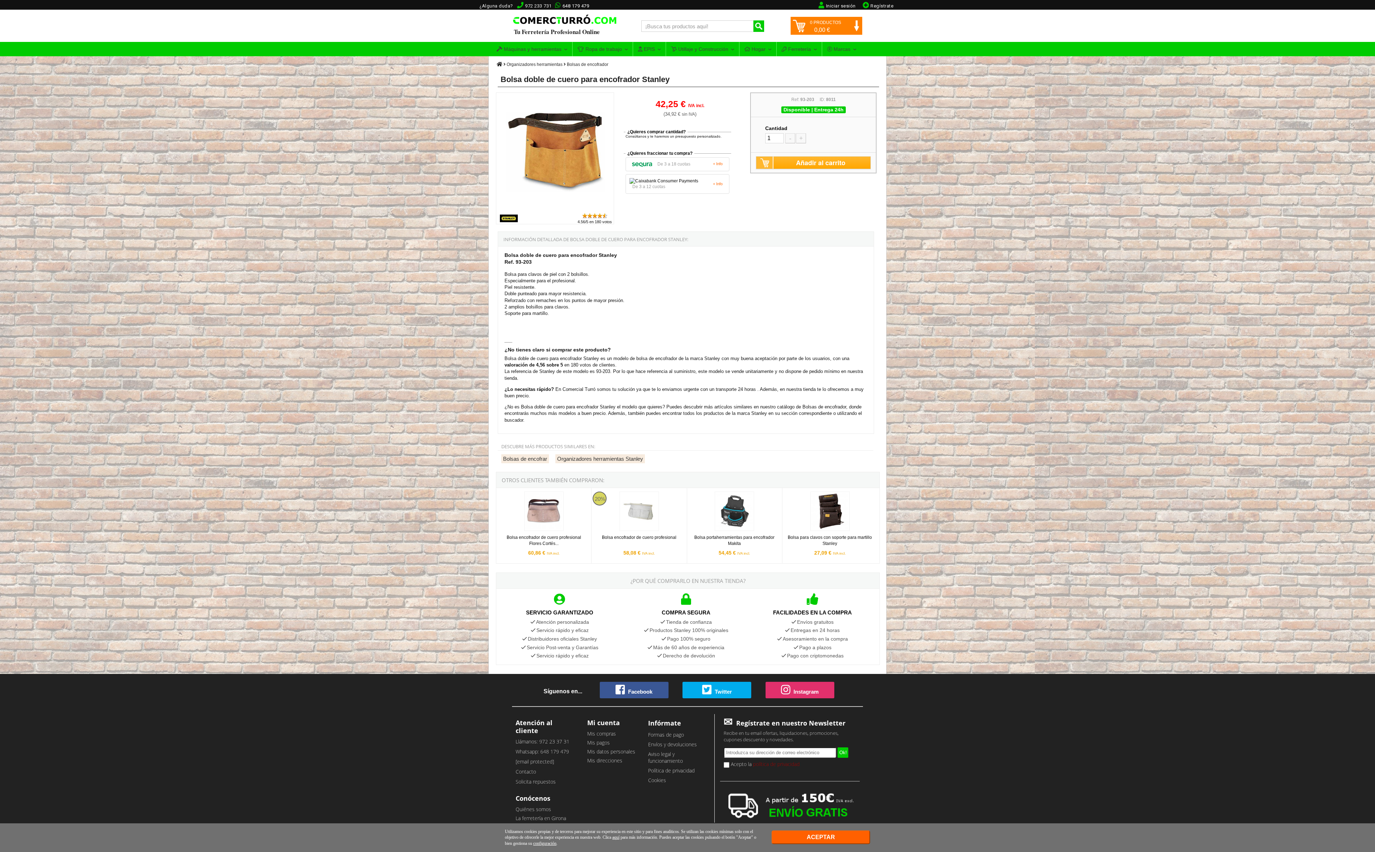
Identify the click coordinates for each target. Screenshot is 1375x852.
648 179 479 (576, 6)
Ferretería (799, 49)
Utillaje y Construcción (702, 49)
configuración (544, 843)
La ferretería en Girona (541, 818)
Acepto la (764, 764)
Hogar (758, 49)
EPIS (648, 49)
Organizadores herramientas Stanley (600, 459)
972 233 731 (538, 6)
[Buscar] (758, 26)
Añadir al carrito (820, 162)
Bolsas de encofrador (587, 64)
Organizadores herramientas (535, 64)
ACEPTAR (821, 837)
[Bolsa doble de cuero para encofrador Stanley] (555, 209)
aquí (615, 837)
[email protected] (535, 761)
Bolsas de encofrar (525, 459)
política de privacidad (776, 764)
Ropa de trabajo (603, 49)
